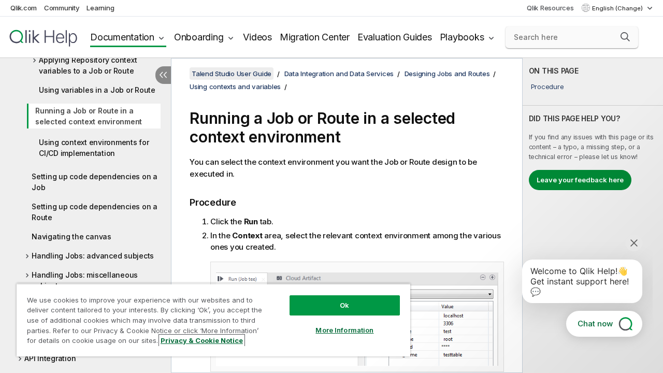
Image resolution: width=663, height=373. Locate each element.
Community (62, 8)
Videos (257, 37)
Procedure (547, 86)
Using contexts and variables (235, 86)
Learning (100, 8)
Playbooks (462, 37)
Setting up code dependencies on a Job (94, 182)
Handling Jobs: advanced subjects (93, 255)
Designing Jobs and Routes (447, 73)
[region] (213, 319)
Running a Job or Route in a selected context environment (88, 116)
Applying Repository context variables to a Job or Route (88, 65)
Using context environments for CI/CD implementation (94, 147)
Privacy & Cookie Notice (202, 340)
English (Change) (618, 8)
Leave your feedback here (580, 180)
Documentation (122, 37)
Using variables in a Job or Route (97, 89)
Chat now (595, 323)
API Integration (50, 358)
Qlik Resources (550, 8)
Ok (344, 305)
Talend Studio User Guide (231, 73)
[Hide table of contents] (163, 75)
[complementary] (593, 215)
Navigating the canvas (71, 236)
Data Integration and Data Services (339, 73)
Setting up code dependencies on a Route (94, 212)
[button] (625, 37)
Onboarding (199, 37)
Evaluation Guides (394, 37)
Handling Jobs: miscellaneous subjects (85, 280)
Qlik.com (23, 8)
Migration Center (315, 37)
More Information (344, 330)
